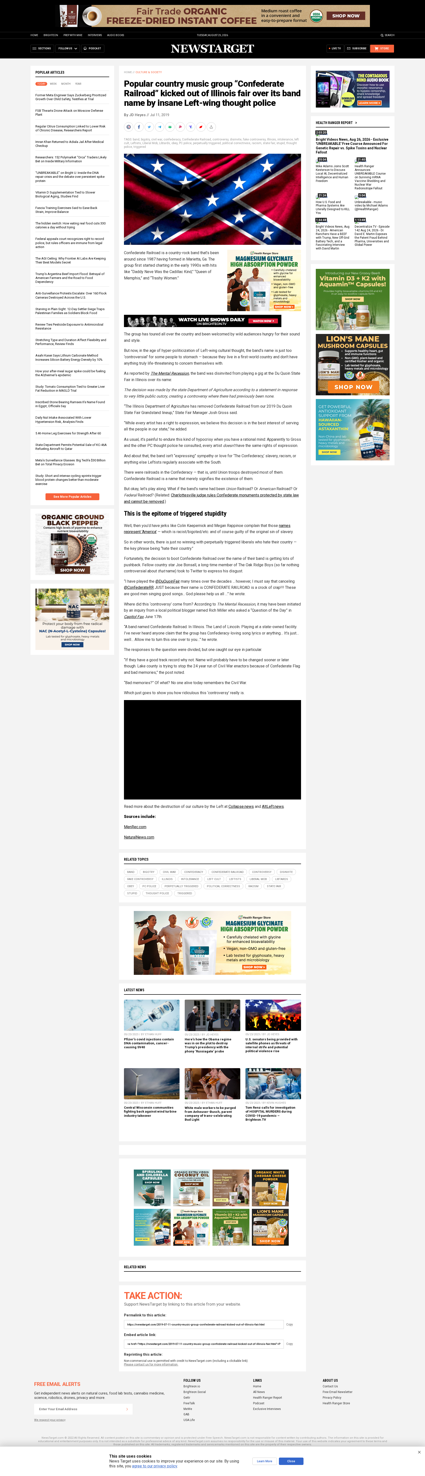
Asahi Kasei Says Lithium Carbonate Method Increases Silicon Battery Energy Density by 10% (69, 357)
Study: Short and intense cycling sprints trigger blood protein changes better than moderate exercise (68, 479)
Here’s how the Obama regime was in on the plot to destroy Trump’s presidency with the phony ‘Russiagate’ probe (208, 1045)
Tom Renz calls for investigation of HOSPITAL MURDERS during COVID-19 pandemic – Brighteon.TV (270, 1113)
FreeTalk (189, 1403)
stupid (280, 143)
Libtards (164, 143)
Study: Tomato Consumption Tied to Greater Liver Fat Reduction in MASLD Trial (70, 388)
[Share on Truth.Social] (191, 127)
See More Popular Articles (72, 496)
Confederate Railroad (196, 139)
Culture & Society (149, 72)
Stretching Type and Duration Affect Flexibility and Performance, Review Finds (70, 342)
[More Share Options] (212, 127)
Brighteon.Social (194, 1392)
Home (34, 35)
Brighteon (51, 35)
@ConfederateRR (139, 587)
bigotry (145, 139)
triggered (140, 147)
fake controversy (254, 139)
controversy (220, 139)
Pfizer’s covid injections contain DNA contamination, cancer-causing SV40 (149, 1043)
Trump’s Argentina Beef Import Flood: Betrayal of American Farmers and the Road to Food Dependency (70, 278)
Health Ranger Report (334, 123)
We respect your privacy (49, 1419)
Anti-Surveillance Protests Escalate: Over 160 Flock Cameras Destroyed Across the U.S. (71, 295)
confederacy (172, 139)
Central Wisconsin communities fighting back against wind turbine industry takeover (150, 1111)
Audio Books (115, 35)
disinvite (236, 139)
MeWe (187, 1409)
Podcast (258, 1403)
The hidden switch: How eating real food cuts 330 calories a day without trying (70, 225)
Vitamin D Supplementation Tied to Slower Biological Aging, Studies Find (65, 194)
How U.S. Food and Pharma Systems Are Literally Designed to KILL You (333, 207)
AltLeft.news (273, 806)
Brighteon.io (191, 1386)
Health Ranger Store (336, 1403)
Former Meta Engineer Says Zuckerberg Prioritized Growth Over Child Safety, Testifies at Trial (70, 97)
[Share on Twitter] (150, 127)
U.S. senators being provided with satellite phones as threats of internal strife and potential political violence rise (271, 1045)
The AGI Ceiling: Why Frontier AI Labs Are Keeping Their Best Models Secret (70, 260)
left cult (214, 879)
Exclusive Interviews (267, 1409)
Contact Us (330, 1386)
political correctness (236, 143)
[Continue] (127, 1409)
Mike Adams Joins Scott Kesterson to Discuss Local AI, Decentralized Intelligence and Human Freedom (332, 174)
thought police (157, 893)
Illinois (271, 139)
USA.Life (189, 1420)
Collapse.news (241, 806)
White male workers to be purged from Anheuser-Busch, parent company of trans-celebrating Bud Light (210, 1113)
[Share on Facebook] (139, 127)
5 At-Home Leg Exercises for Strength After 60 (68, 433)
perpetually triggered (207, 143)
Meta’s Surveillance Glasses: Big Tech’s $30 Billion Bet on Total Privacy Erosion (70, 462)
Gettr (186, 1397)
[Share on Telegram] (160, 127)
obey (174, 143)
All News (259, 1392)
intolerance (285, 139)
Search (390, 35)
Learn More (264, 1461)
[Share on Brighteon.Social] (129, 127)
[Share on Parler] (181, 127)
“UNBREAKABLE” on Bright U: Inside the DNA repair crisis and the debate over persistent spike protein (70, 176)
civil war (156, 139)
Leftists (136, 143)
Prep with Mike (72, 35)
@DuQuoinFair (167, 581)
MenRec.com (135, 827)
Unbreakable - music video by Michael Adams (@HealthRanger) (371, 205)
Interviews (95, 35)
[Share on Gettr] (201, 127)
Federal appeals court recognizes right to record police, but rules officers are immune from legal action (69, 242)
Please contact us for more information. (151, 1364)
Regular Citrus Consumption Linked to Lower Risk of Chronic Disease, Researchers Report (70, 128)
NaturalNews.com (139, 837)
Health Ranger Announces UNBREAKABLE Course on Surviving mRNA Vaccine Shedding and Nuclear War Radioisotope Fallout (370, 177)
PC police (185, 143)
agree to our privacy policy (154, 1466)
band (136, 139)
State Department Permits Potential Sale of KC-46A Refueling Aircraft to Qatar (71, 447)
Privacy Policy (332, 1397)
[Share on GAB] (170, 127)
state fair (269, 143)
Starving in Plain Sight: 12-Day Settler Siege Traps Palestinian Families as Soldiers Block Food (70, 311)
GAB (186, 1414)
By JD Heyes (135, 115)
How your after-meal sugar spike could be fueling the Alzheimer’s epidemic (70, 373)
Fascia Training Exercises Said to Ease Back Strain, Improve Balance (66, 210)
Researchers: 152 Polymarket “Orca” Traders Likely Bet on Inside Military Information (70, 159)
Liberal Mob (150, 143)
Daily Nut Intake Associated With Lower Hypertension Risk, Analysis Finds (63, 419)
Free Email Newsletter (337, 1392)
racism (256, 143)
